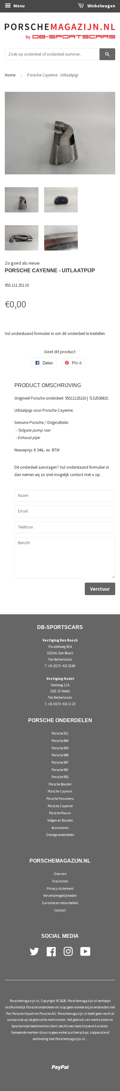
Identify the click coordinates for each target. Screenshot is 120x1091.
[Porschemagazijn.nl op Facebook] (51, 950)
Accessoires (60, 827)
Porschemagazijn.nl (24, 1001)
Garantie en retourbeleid (60, 903)
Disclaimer (60, 881)
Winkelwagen (100, 6)
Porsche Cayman (60, 791)
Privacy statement (60, 888)
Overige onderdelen (60, 834)
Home (10, 75)
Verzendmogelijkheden (60, 895)
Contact (60, 910)
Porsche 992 (60, 777)
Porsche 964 (60, 740)
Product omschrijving (47, 385)
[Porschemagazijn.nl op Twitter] (34, 950)
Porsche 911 (60, 733)
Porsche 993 (60, 748)
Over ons (60, 874)
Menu (18, 6)
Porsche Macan (60, 813)
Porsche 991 (60, 770)
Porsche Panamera (60, 798)
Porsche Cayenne (60, 806)
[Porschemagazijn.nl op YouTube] (85, 950)
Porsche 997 (60, 762)
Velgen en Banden (60, 820)
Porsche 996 (60, 755)
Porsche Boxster (60, 784)
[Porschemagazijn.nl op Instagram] (68, 950)
